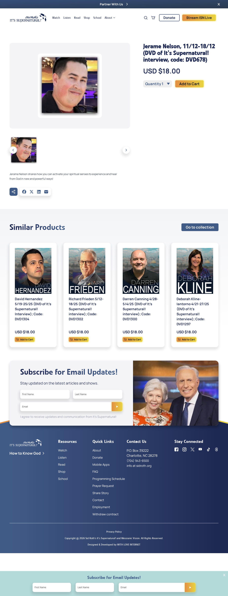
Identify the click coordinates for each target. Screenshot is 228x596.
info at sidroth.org (139, 466)
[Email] (46, 192)
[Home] (28, 17)
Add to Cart (189, 83)
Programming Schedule (108, 479)
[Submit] (117, 406)
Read (77, 18)
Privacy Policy (114, 531)
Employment (101, 507)
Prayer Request (103, 486)
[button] (218, 4)
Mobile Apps (100, 464)
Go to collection (200, 227)
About (108, 18)
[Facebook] (24, 192)
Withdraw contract (105, 514)
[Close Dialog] (224, 575)
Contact (98, 500)
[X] (32, 192)
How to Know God (25, 453)
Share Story (100, 493)
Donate (169, 17)
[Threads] (216, 449)
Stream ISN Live (199, 17)
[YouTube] (200, 449)
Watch (56, 18)
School (97, 18)
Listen (67, 18)
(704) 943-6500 (138, 461)
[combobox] (157, 83)
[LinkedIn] (39, 192)
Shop (87, 18)
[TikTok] (208, 449)
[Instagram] (184, 449)
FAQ (95, 472)
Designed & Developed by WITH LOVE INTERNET (114, 544)
